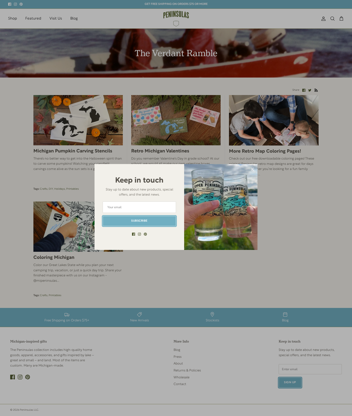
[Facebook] (133, 234)
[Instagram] (139, 234)
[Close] (252, 169)
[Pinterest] (145, 234)
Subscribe (139, 221)
